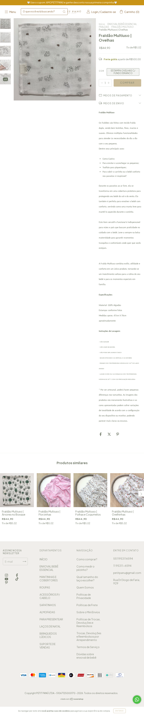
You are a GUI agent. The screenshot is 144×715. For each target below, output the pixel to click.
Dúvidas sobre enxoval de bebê (86, 655)
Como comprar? (86, 559)
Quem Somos (85, 587)
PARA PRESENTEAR (51, 619)
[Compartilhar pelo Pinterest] (117, 434)
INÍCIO (43, 559)
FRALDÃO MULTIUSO (122, 26)
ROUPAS (45, 587)
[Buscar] (64, 11)
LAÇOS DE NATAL (50, 626)
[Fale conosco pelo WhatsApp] (137, 699)
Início (102, 24)
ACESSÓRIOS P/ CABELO (50, 596)
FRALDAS (104, 26)
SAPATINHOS (48, 605)
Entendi (119, 711)
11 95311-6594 (122, 565)
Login (94, 11)
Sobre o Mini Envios (88, 612)
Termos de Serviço (88, 647)
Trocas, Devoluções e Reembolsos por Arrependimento (88, 636)
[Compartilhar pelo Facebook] (101, 434)
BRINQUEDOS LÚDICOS (48, 635)
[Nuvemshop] (72, 699)
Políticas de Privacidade (83, 596)
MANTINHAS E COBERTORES (49, 578)
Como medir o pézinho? (85, 568)
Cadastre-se (108, 11)
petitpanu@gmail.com (127, 572)
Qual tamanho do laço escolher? (87, 578)
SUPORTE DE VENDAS (48, 645)
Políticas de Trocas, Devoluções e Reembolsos (88, 623)
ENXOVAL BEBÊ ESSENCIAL (122, 24)
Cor (101, 71)
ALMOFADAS (47, 612)
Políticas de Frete (87, 605)
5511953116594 (123, 558)
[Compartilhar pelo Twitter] (109, 434)
